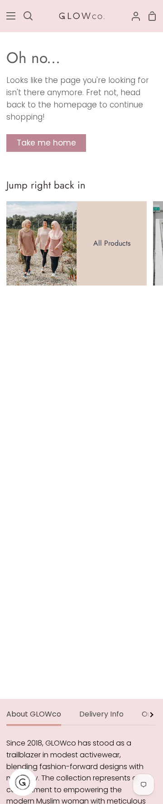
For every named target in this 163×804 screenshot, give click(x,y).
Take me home (46, 142)
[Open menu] (8, 16)
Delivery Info (101, 714)
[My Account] (132, 16)
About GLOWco (33, 714)
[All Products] (76, 243)
